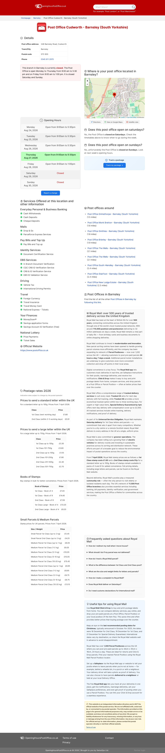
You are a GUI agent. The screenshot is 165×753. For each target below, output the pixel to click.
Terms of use (91, 727)
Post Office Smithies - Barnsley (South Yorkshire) (111, 231)
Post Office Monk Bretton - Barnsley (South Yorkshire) (114, 222)
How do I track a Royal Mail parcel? (103, 559)
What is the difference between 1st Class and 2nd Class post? (115, 565)
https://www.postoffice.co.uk (34, 350)
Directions (96, 122)
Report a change (50, 193)
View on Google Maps (114, 122)
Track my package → (114, 165)
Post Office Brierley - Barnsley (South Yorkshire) (110, 239)
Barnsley (37, 18)
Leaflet (122, 117)
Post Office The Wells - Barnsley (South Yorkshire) (111, 248)
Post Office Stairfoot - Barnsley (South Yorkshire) (111, 274)
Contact (109, 738)
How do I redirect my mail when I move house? (108, 546)
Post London (110, 11)
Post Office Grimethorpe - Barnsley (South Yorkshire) (113, 214)
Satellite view (133, 122)
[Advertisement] (50, 98)
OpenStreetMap (132, 117)
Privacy (66, 742)
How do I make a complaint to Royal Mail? (106, 578)
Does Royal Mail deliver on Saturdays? (105, 584)
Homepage (25, 18)
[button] (114, 95)
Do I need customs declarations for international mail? (112, 591)
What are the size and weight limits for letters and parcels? (114, 571)
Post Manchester (128, 11)
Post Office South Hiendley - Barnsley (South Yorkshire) (114, 265)
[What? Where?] (133, 7)
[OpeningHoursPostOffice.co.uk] (50, 6)
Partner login (139, 750)
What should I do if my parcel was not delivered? (109, 552)
